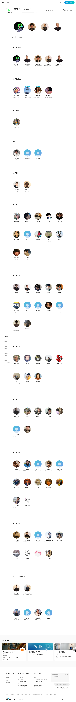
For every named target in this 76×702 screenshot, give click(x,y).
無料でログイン (69, 2)
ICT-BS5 (6, 358)
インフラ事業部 (7, 362)
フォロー (18, 12)
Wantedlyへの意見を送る (62, 684)
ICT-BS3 (6, 353)
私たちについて (53, 10)
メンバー (60, 10)
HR (4, 343)
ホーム (47, 10)
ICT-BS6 (6, 360)
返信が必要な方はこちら (62, 688)
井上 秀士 (15, 37)
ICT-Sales (6, 339)
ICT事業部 (6, 336)
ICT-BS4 (6, 355)
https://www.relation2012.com (28, 12)
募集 (71, 10)
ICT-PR (5, 341)
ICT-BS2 (6, 351)
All (4, 365)
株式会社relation (22, 9)
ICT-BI (5, 346)
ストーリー (66, 10)
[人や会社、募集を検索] (60, 2)
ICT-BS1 (6, 348)
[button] (10, 673)
